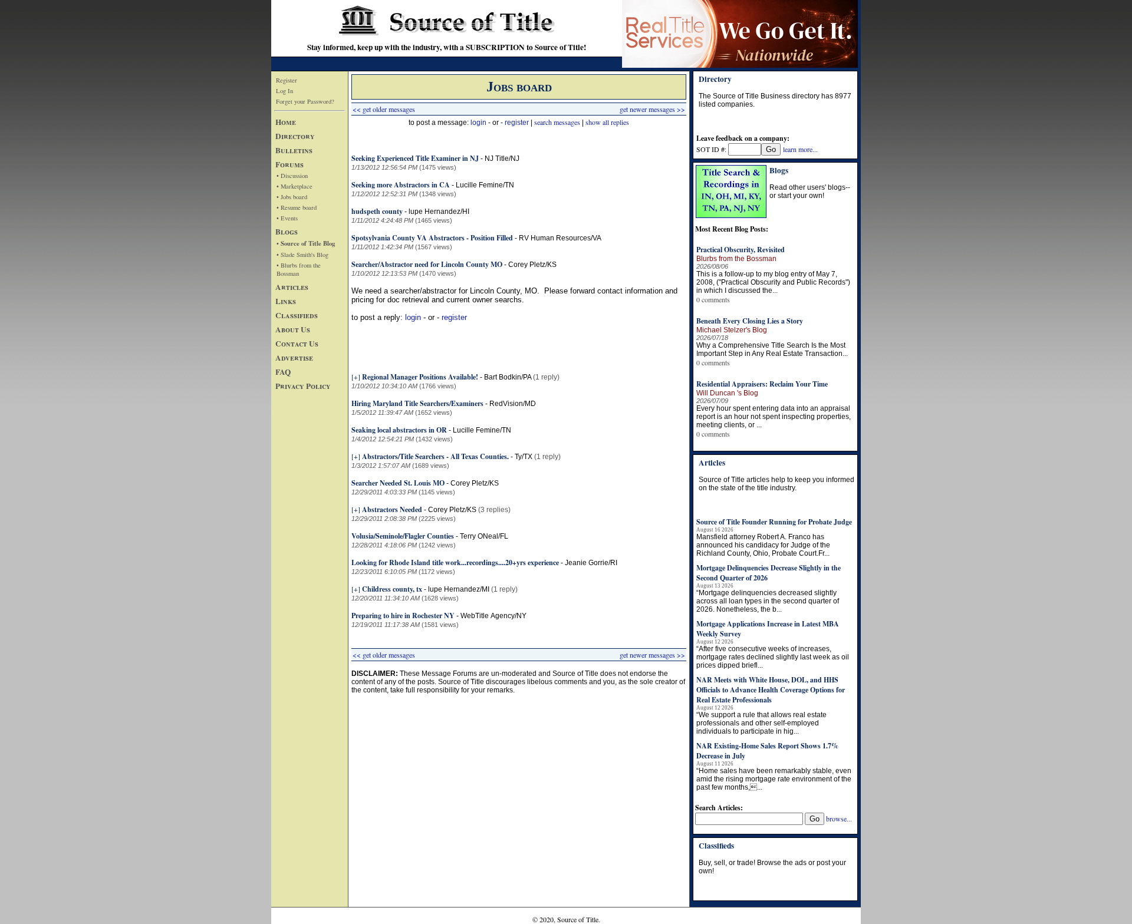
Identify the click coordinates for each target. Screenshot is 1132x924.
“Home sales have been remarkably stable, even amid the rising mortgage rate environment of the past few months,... (773, 779)
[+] (355, 376)
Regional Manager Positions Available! (420, 377)
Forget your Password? (305, 101)
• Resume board (297, 207)
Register (286, 80)
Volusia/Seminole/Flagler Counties (402, 536)
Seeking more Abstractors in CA (400, 185)
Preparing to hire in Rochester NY (403, 615)
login (478, 122)
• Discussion (292, 175)
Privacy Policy (303, 386)
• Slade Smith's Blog (302, 254)
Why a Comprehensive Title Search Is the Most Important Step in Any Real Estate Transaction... (772, 349)
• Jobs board (292, 197)
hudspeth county (377, 211)
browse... (839, 818)
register (517, 122)
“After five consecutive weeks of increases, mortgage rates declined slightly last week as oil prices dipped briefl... (772, 657)
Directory (295, 136)
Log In (284, 91)
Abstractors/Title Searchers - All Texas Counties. (435, 456)
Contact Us (296, 343)
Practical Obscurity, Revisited (740, 250)
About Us (292, 329)
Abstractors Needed (392, 509)
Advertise (294, 358)
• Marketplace (294, 186)
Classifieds (296, 315)
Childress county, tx (392, 589)
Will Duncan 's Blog (727, 393)
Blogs (286, 231)
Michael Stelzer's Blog (731, 330)
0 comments (713, 299)
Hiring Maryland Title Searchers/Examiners (417, 403)
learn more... (800, 149)
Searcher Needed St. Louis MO (398, 483)
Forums (289, 164)
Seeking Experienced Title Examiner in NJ (415, 158)
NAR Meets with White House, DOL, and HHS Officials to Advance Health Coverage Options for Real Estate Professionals (770, 690)
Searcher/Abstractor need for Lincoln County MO (426, 264)
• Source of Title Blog (306, 243)
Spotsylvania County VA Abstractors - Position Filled (432, 238)
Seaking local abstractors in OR (399, 430)
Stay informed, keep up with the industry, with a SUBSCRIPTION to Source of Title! (446, 47)
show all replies (607, 122)
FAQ (283, 372)
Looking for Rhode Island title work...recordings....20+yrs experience (455, 562)
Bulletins (293, 150)
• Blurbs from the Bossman (299, 269)
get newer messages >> (652, 109)
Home (285, 122)
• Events (287, 218)
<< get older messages (384, 109)
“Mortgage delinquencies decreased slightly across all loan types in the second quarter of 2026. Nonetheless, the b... (767, 601)
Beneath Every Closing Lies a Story (749, 321)
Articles (291, 287)
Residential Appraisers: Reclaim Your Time (762, 384)
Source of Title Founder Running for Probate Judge (774, 522)
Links (285, 301)
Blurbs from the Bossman (736, 259)
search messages (557, 122)
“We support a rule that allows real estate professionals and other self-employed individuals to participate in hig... (761, 723)
